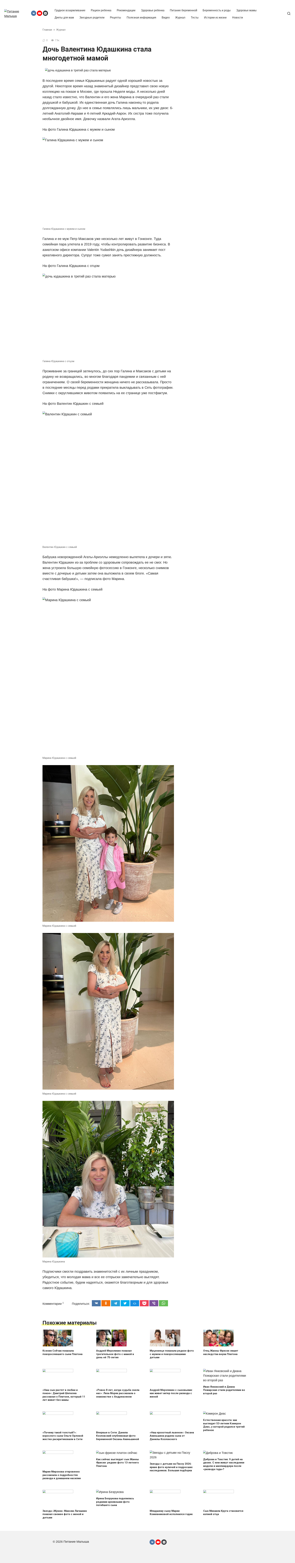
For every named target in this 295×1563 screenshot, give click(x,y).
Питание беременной (183, 10)
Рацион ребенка (101, 10)
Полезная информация (141, 17)
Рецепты (115, 17)
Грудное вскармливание (70, 10)
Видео (166, 17)
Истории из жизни (215, 17)
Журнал (180, 17)
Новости (237, 17)
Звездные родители (91, 17)
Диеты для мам (64, 17)
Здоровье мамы (246, 10)
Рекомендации (126, 10)
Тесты (195, 17)
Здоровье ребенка (152, 10)
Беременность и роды (217, 10)
